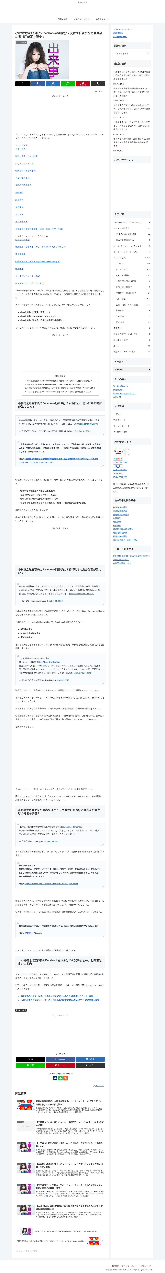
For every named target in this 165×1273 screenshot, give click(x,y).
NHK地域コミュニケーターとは (29, 283)
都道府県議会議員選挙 (123, 529)
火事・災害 (20, 149)
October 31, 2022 (82, 431)
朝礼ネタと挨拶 (22, 240)
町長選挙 (117, 522)
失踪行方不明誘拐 (23, 185)
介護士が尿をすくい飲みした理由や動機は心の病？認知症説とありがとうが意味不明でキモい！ (131, 75)
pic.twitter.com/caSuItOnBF (81, 594)
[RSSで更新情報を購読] (65, 1078)
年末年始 (19, 269)
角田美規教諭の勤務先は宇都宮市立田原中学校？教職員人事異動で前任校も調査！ (131, 142)
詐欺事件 (19, 200)
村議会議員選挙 (120, 536)
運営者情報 (118, 33)
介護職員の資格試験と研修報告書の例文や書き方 (37, 261)
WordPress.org (120, 432)
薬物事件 (19, 192)
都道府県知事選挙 (121, 515)
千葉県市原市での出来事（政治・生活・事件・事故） (39, 229)
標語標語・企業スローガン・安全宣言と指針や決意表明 (40, 247)
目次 (57, 376)
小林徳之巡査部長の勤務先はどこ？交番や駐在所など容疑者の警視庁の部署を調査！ (61, 388)
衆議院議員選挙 (120, 511)
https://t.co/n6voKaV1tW (49, 662)
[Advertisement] (60, 113)
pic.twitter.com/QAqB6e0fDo (78, 673)
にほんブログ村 (120, 462)
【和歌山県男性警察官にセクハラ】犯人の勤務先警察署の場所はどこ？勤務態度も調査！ (60, 1000)
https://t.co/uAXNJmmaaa (70, 827)
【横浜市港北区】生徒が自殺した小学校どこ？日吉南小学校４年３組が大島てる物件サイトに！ (131, 125)
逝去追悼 (19, 207)
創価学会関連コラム (122, 563)
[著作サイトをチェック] (55, 1078)
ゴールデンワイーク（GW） (28, 276)
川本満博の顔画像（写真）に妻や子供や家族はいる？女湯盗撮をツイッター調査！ (57, 996)
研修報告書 (20, 254)
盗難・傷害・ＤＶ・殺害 (26, 156)
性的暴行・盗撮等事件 (25, 171)
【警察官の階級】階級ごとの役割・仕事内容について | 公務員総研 (51, 884)
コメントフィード (121, 426)
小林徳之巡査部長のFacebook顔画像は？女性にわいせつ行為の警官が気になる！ (59, 381)
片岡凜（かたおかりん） (124, 393)
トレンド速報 (22, 1010)
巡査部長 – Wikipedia (33, 933)
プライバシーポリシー (123, 29)
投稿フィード (119, 420)
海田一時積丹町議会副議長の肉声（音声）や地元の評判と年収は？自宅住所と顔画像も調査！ (131, 92)
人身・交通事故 (22, 178)
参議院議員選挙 (120, 507)
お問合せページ (120, 37)
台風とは (117, 397)
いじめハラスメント (24, 163)
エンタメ (19, 214)
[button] (98, 83)
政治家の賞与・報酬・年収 (125, 540)
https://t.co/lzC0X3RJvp (87, 424)
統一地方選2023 (120, 386)
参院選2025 (118, 390)
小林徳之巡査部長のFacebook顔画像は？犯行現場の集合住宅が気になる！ (57, 384)
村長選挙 (117, 525)
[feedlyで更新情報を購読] (60, 1078)
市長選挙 (117, 518)
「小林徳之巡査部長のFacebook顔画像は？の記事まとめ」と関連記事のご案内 (59, 392)
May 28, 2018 (63, 680)
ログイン (117, 414)
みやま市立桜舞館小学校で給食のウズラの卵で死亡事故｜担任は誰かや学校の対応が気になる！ (131, 109)
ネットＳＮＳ (21, 221)
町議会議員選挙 (120, 533)
